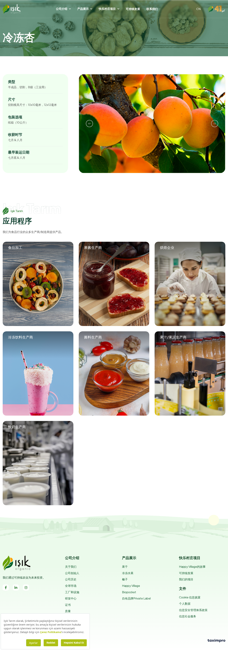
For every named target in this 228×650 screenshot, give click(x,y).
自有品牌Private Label (136, 598)
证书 (68, 605)
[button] (89, 123)
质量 (68, 611)
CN (198, 9)
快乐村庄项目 (107, 9)
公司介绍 (61, 9)
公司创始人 (72, 573)
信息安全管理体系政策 (193, 610)
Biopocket (129, 592)
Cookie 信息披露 (189, 597)
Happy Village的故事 (192, 566)
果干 (125, 566)
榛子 (125, 579)
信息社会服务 (187, 616)
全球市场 (70, 586)
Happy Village (131, 586)
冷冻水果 (127, 573)
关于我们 (70, 566)
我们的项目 (186, 579)
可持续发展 (133, 9)
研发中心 (70, 598)
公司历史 (70, 579)
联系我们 (152, 9)
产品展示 (83, 9)
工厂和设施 (72, 592)
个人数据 (184, 603)
